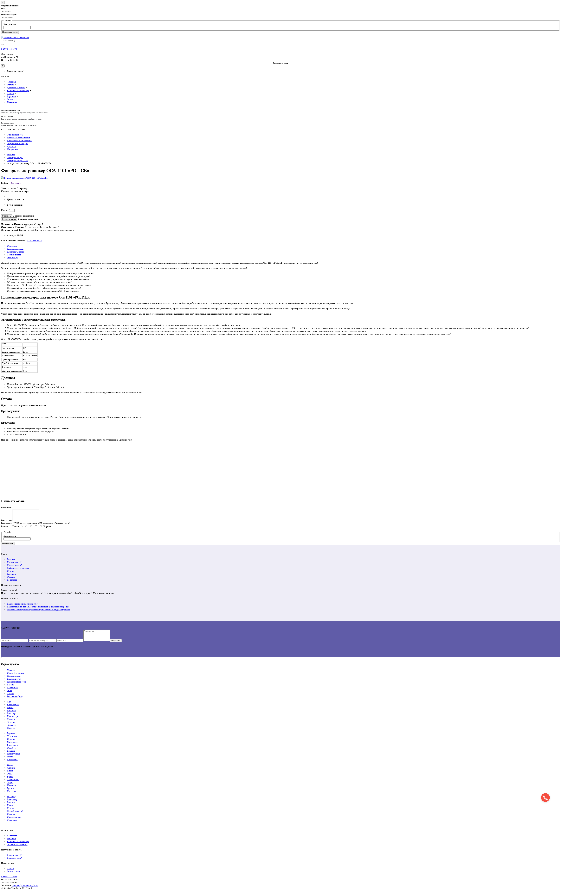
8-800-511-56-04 (9, 48)
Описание (12, 245)
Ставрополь (13, 779)
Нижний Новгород (16, 681)
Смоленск (12, 819)
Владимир (12, 799)
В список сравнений (28, 218)
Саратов (11, 719)
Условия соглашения (17, 844)
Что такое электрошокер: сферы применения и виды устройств (38, 609)
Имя (3, 8)
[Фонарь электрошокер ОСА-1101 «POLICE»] (24, 177)
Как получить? (14, 565)
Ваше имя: (6, 507)
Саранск (11, 814)
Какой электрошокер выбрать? (22, 603)
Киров (10, 770)
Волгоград (12, 713)
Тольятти (11, 725)
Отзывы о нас (14, 871)
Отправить (116, 641)
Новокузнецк (13, 753)
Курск (10, 776)
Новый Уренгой (15, 811)
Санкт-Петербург (15, 673)
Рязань (10, 756)
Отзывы (11, 576)
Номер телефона (9, 14)
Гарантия (11, 573)
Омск (9, 690)
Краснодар (12, 716)
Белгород (11, 796)
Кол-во (4, 210)
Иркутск (11, 739)
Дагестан (11, 791)
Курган (10, 808)
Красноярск (13, 704)
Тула (9, 773)
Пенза (10, 764)
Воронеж (11, 710)
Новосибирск (13, 675)
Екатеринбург (14, 678)
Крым (10, 805)
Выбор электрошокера (18, 568)
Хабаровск (12, 742)
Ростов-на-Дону (15, 696)
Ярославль (12, 745)
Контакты (12, 579)
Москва (11, 670)
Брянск (10, 788)
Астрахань (12, 759)
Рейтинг (5, 526)
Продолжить (7, 544)
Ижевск (11, 728)
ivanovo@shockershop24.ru (25, 885)
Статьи (10, 571)
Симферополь (14, 817)
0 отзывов (16, 183)
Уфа (9, 701)
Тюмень (11, 722)
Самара (10, 693)
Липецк (11, 767)
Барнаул (11, 733)
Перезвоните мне (10, 32)
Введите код (10, 24)
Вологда (11, 802)
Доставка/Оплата (15, 251)
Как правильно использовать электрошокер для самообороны (38, 606)
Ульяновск (12, 736)
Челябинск (12, 687)
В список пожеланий (23, 215)
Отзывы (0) (12, 257)
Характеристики (15, 248)
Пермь (10, 707)
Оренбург (12, 747)
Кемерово (12, 750)
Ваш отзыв (6, 520)
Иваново (11, 785)
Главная (11, 559)
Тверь (10, 782)
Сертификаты (14, 254)
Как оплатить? (14, 562)
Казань (10, 684)
